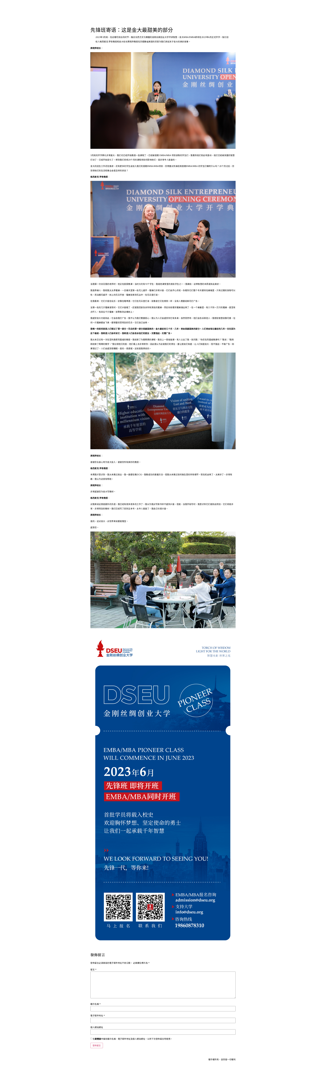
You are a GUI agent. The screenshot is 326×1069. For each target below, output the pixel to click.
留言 (93, 970)
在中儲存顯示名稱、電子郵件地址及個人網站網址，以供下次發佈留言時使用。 (133, 1039)
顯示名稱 (95, 1004)
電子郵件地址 (97, 1016)
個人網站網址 (96, 1027)
